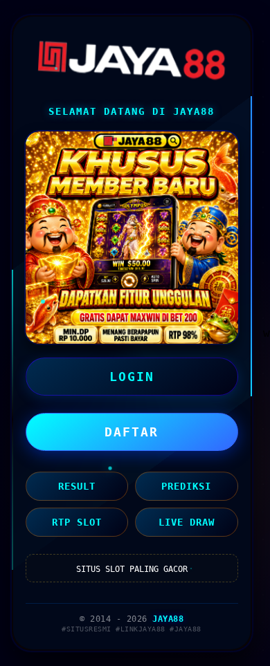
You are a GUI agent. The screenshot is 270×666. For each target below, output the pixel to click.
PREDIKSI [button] (186, 486)
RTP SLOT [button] (77, 522)
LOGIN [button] (131, 376)
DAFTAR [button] (132, 432)
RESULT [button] (77, 486)
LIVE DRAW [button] (187, 522)
